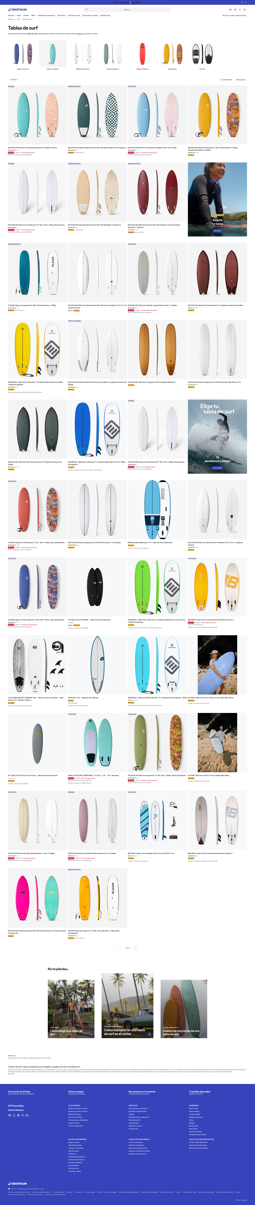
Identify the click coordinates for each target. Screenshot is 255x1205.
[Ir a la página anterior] (120, 948)
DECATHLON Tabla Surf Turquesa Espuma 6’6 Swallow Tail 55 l (32, 148)
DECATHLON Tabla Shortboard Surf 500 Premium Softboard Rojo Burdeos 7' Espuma (154, 226)
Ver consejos (217, 468)
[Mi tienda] (230, 9)
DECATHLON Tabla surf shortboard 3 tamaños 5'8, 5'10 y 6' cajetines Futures (215, 544)
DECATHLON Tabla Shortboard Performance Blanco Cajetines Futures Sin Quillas (97, 383)
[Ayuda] (235, 9)
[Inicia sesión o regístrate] (239, 9)
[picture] (37, 114)
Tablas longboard (112, 69)
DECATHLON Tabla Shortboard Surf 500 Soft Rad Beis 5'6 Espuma (94, 225)
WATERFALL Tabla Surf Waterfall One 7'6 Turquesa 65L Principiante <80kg (157, 698)
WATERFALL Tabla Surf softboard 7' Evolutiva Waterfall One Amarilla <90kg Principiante (35, 383)
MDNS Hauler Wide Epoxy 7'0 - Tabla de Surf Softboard (150, 543)
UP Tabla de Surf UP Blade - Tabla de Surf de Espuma (89, 620)
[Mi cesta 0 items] (244, 9)
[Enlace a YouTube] (18, 1115)
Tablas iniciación (23, 69)
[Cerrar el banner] (245, 2)
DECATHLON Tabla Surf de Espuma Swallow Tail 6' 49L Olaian (152, 148)
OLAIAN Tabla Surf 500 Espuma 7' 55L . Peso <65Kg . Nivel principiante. (36, 543)
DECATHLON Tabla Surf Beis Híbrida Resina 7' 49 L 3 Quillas (31, 853)
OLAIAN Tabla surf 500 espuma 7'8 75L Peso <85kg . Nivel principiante (36, 620)
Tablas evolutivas (53, 69)
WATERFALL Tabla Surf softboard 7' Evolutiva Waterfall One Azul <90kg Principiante (97, 463)
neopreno (80, 34)
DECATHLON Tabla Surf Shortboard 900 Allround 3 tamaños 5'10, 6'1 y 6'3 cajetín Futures (97, 306)
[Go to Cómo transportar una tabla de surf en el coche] (149, 1034)
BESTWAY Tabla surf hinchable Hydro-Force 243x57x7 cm (151, 853)
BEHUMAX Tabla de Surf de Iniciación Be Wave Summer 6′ (211, 620)
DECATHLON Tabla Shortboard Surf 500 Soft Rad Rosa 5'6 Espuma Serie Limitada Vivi (37, 932)
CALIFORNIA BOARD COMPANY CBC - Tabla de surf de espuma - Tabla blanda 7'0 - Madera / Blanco (36, 699)
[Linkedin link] (27, 1115)
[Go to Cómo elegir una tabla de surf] (90, 1034)
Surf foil (202, 69)
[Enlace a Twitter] (14, 1115)
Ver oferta (217, 231)
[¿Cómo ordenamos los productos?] (221, 80)
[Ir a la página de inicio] (17, 9)
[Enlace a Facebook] (9, 1115)
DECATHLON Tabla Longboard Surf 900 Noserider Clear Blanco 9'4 (214, 382)
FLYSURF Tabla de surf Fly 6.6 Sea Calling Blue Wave (208, 775)
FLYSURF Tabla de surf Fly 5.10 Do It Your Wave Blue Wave (210, 698)
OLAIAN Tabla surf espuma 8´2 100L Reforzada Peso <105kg (32, 305)
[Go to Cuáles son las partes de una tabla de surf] (203, 1034)
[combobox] (241, 80)
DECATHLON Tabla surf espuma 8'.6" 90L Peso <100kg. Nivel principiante (157, 775)
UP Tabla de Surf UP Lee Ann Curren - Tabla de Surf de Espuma (33, 775)
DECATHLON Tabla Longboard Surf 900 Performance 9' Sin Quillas (94, 543)
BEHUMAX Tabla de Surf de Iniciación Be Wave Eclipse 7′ (210, 853)
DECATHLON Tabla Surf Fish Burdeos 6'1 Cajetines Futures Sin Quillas (215, 305)
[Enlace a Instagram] (22, 1115)
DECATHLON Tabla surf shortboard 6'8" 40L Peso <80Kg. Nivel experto (156, 462)
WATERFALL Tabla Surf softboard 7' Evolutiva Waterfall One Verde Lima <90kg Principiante (156, 621)
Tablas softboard (142, 69)
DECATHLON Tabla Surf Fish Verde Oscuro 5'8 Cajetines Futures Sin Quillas (35, 463)
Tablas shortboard (82, 69)
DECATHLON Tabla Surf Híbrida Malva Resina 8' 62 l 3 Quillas (92, 853)
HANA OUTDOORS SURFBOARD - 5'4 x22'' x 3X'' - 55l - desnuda (93, 775)
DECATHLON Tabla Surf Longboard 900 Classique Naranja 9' (152, 382)
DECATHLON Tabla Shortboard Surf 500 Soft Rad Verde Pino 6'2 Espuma (97, 148)
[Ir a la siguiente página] (135, 948)
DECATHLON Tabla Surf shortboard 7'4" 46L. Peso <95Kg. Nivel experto (36, 225)
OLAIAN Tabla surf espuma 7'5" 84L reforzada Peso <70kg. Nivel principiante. (94, 932)
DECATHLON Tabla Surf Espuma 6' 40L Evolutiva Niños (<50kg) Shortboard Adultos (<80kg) (213, 149)
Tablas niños (172, 69)
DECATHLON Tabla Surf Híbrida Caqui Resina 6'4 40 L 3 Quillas (152, 305)
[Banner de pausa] (242, 2)
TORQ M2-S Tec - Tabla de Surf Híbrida (83, 698)
